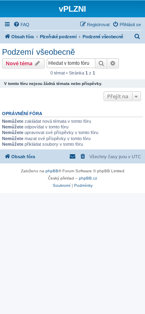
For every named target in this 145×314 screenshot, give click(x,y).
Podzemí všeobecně (38, 52)
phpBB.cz (88, 178)
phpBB (52, 171)
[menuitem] (21, 24)
